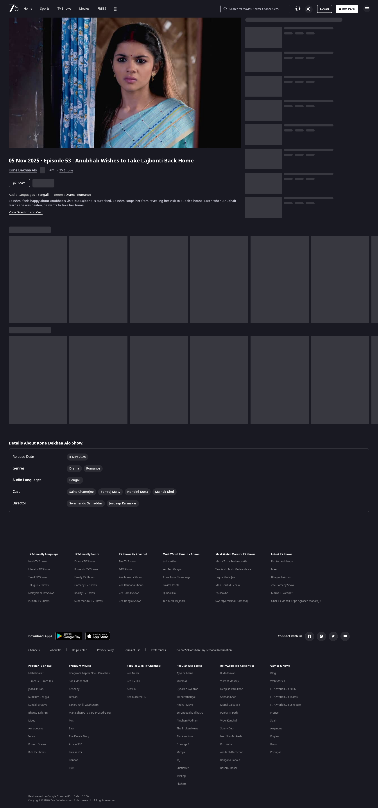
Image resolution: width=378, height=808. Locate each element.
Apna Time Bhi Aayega (176, 577)
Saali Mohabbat (78, 681)
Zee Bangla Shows (130, 601)
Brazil (273, 744)
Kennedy (74, 689)
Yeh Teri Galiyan (172, 569)
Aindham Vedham (187, 721)
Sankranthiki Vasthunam (84, 705)
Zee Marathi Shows (130, 577)
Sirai (71, 729)
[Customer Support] (298, 9)
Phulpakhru (222, 593)
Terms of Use (132, 650)
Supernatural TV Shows (88, 601)
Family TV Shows (84, 577)
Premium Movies (80, 665)
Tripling (181, 776)
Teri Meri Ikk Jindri (174, 601)
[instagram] (321, 636)
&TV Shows (125, 569)
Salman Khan (228, 697)
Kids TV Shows (37, 752)
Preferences (158, 650)
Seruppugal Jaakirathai (190, 713)
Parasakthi (75, 752)
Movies (84, 8)
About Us (55, 650)
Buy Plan (348, 9)
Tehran (73, 697)
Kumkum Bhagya (38, 697)
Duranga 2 (183, 744)
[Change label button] (309, 9)
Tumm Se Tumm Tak (40, 681)
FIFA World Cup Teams (284, 697)
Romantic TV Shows (86, 569)
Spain (273, 721)
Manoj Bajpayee (230, 705)
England (275, 736)
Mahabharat (35, 673)
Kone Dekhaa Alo (23, 170)
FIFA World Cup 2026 (283, 689)
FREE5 (101, 8)
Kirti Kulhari (227, 744)
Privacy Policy (105, 650)
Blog (273, 673)
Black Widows (185, 736)
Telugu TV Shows (38, 585)
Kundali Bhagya (37, 705)
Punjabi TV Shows (39, 601)
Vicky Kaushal (228, 721)
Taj (178, 760)
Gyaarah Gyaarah (187, 689)
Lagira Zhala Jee (225, 577)
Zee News (133, 673)
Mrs (71, 721)
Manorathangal (186, 697)
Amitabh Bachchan (231, 752)
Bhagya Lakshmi (281, 577)
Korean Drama (37, 744)
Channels (34, 650)
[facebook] (309, 636)
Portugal (275, 752)
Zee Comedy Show (282, 585)
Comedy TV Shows (85, 585)
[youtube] (345, 636)
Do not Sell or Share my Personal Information (204, 650)
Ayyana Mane (185, 673)
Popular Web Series (189, 665)
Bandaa (73, 760)
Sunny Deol (227, 729)
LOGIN (324, 9)
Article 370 (75, 744)
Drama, (71, 195)
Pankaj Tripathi (229, 713)
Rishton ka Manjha (282, 561)
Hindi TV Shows (37, 561)
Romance (84, 195)
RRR (71, 768)
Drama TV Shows (84, 561)
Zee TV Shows (127, 561)
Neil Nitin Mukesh (231, 736)
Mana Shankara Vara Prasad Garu (90, 713)
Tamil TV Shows (37, 577)
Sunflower (183, 768)
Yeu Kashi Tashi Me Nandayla (233, 569)
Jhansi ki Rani (36, 689)
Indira (32, 736)
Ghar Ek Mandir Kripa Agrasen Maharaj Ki (296, 601)
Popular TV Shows (40, 665)
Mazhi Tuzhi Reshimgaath (231, 561)
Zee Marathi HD (136, 697)
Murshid (182, 681)
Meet (274, 569)
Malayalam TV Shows (41, 593)
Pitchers (181, 784)
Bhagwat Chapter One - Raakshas (89, 673)
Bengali (43, 195)
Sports (45, 8)
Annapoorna (35, 729)
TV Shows (64, 8)
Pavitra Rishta (171, 585)
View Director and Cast (26, 212)
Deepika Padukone (231, 689)
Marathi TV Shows (39, 569)
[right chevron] (373, 279)
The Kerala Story (79, 736)
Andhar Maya (185, 705)
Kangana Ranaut (230, 760)
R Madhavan (227, 673)
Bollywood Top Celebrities (237, 665)
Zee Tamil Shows (129, 593)
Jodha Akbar (170, 561)
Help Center (79, 650)
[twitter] (333, 636)
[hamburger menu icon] (366, 8)
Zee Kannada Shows (131, 585)
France (274, 713)
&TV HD (131, 689)
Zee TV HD (133, 681)
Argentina (276, 729)
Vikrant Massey (229, 681)
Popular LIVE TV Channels (144, 665)
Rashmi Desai (228, 768)
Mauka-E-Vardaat (281, 593)
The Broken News (187, 729)
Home (28, 8)
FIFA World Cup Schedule (285, 705)
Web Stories (277, 681)
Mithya (181, 752)
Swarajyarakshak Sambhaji (231, 601)
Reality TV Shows (84, 593)
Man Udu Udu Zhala (227, 585)
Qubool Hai (169, 593)
